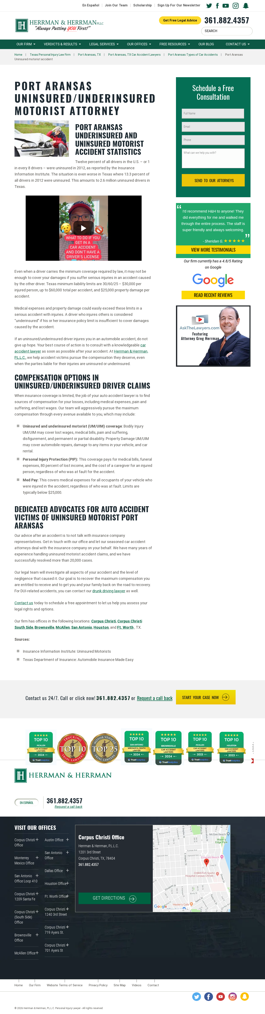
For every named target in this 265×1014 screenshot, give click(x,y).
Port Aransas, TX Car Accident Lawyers (134, 54)
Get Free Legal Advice (180, 20)
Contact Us (236, 44)
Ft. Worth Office (56, 896)
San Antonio (81, 627)
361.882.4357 (226, 20)
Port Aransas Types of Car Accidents (193, 54)
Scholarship (142, 5)
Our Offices (137, 44)
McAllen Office (24, 953)
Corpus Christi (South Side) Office (24, 917)
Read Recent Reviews (213, 295)
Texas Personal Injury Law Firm (50, 54)
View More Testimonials (213, 249)
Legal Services (102, 44)
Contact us (23, 603)
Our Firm (24, 44)
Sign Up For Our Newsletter (178, 5)
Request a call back (154, 698)
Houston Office (55, 883)
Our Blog (206, 44)
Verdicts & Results (60, 44)
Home (18, 54)
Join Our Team (116, 5)
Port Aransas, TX (89, 54)
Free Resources (172, 44)
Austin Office (54, 840)
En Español (90, 5)
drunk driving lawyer (108, 591)
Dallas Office (54, 871)
